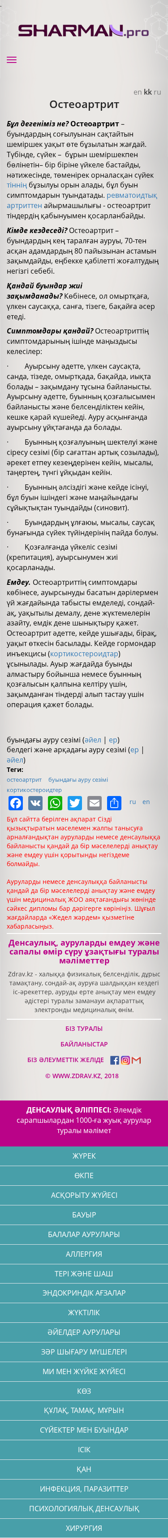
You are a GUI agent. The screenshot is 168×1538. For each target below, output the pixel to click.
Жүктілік (84, 1312)
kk (148, 92)
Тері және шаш (84, 1274)
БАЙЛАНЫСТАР (84, 1044)
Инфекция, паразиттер (84, 1489)
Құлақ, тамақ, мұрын (84, 1410)
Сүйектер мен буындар (84, 1430)
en (138, 92)
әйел (93, 740)
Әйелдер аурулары (84, 1332)
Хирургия (84, 1528)
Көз (84, 1391)
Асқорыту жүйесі (84, 1195)
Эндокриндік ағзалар (84, 1293)
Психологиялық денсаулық (84, 1508)
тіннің (17, 185)
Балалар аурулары (84, 1234)
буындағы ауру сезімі (78, 779)
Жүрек (84, 1156)
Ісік (84, 1450)
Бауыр (84, 1215)
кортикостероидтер (34, 790)
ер (113, 740)
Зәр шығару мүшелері (84, 1352)
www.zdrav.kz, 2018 (85, 1075)
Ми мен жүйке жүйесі (84, 1371)
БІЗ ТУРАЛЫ (84, 1028)
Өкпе (84, 1175)
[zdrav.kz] (84, 29)
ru (157, 92)
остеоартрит (24, 779)
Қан (84, 1469)
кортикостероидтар (84, 654)
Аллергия (84, 1254)
